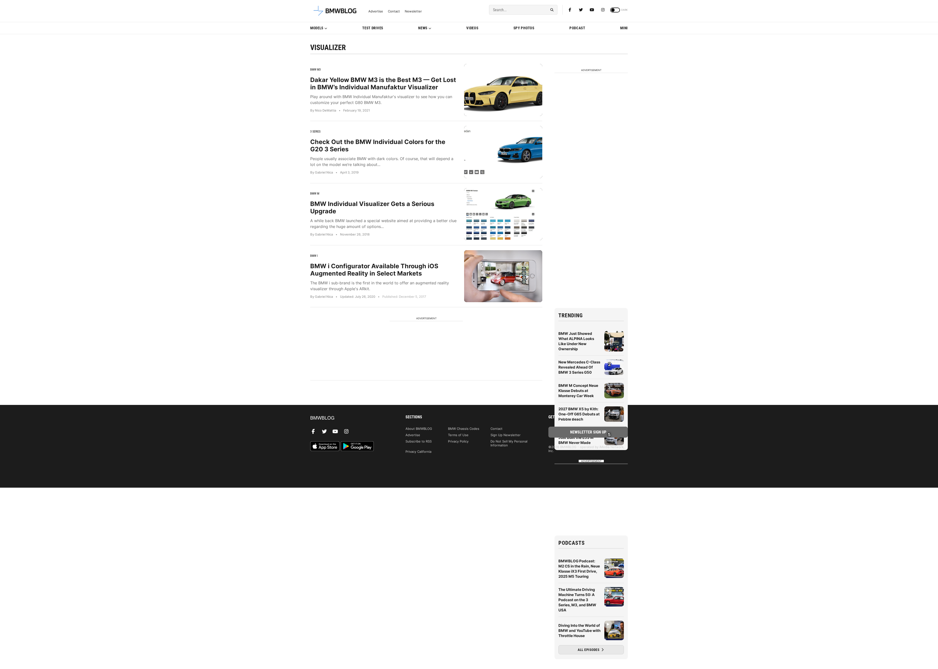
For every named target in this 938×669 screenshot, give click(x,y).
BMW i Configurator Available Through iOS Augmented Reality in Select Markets (374, 269)
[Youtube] (591, 9)
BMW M (314, 193)
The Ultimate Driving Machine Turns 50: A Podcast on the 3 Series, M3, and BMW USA (577, 599)
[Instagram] (602, 9)
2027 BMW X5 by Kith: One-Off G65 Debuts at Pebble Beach (579, 414)
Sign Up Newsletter (505, 435)
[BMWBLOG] (350, 418)
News (422, 28)
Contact (394, 11)
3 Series (315, 131)
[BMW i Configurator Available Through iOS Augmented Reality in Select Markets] (503, 276)
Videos (472, 28)
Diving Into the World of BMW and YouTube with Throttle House (579, 630)
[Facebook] (569, 9)
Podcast (577, 28)
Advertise (375, 11)
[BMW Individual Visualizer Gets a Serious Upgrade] (503, 214)
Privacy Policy (458, 441)
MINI (624, 28)
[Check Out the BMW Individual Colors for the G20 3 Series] (503, 152)
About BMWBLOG (418, 429)
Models (316, 28)
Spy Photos (523, 28)
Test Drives (372, 28)
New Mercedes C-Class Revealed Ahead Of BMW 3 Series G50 (579, 367)
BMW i (314, 255)
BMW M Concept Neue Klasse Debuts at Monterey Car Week (578, 390)
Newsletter (413, 11)
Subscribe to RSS (418, 441)
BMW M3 (315, 69)
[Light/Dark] (615, 10)
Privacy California (418, 451)
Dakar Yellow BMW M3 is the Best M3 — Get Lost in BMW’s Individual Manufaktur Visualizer (383, 83)
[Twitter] (580, 9)
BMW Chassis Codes (463, 429)
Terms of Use (458, 435)
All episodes (589, 650)
